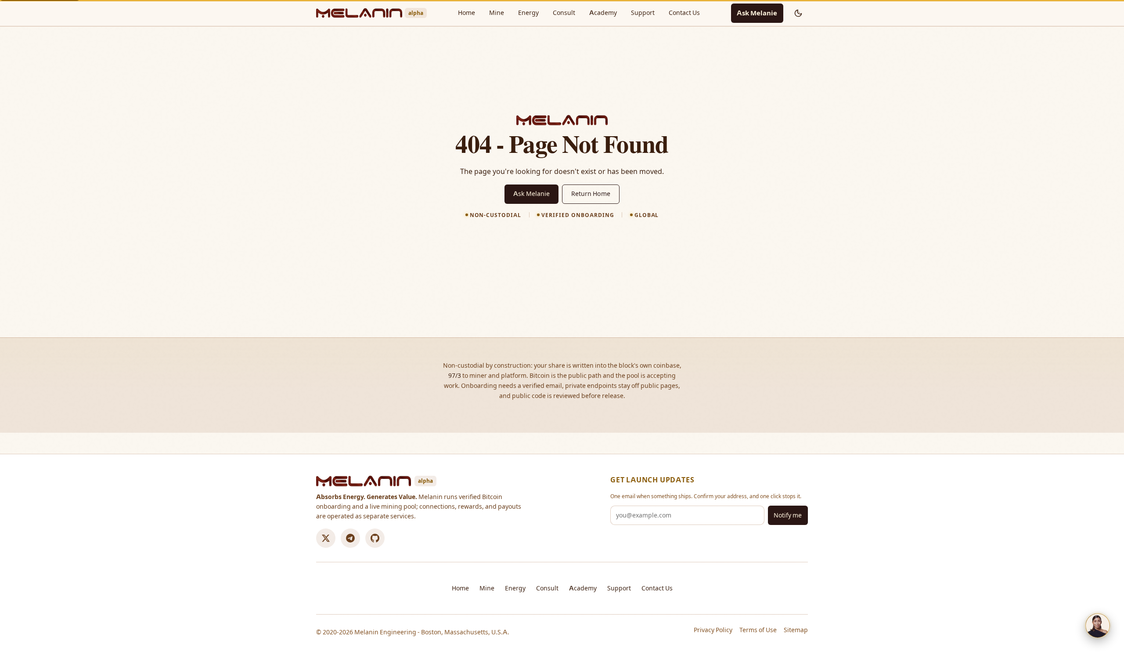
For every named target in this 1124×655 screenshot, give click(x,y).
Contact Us (684, 13)
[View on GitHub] (375, 538)
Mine (496, 13)
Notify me (788, 515)
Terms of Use (758, 630)
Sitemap (796, 630)
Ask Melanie (757, 13)
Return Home (590, 194)
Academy (603, 13)
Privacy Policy (713, 630)
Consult (564, 13)
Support (643, 13)
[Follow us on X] (325, 538)
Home (466, 13)
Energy (528, 13)
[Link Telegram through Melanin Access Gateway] (350, 538)
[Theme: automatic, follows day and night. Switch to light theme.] (798, 13)
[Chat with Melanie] (1097, 625)
